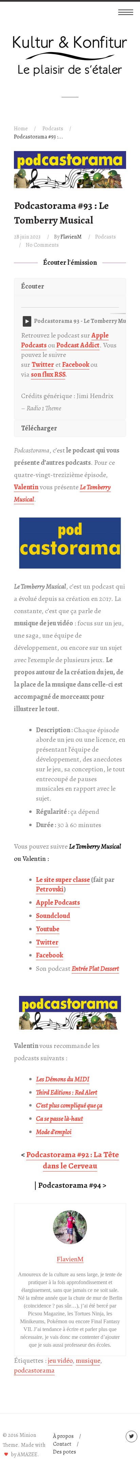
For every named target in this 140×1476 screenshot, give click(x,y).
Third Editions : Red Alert (66, 1092)
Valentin (26, 487)
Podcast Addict (78, 345)
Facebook (75, 364)
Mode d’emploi (53, 1131)
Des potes (64, 1452)
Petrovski (50, 889)
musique (88, 1360)
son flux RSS (48, 374)
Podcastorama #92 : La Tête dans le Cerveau (72, 1160)
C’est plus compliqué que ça (69, 1105)
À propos (63, 1436)
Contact (62, 1444)
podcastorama (34, 1370)
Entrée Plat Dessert (95, 968)
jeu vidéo (60, 1360)
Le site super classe (63, 879)
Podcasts (52, 128)
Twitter (43, 364)
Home (21, 128)
